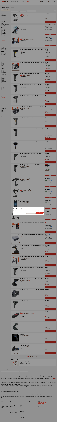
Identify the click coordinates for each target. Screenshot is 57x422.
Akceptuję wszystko (40, 212)
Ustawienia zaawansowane (31, 212)
